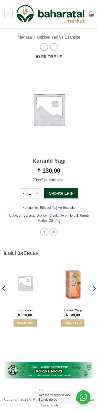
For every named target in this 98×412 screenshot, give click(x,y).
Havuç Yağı (73, 310)
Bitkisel (42, 215)
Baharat (29, 215)
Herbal (73, 215)
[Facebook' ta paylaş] (44, 232)
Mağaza (25, 37)
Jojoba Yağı (25, 310)
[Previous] (4, 298)
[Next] (94, 298)
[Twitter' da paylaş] (54, 232)
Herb (63, 215)
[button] (8, 14)
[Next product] (44, 47)
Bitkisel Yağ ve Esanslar (58, 37)
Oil (51, 221)
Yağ (57, 221)
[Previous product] (54, 47)
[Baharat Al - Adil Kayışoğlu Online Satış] (51, 14)
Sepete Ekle (61, 193)
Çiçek (54, 215)
